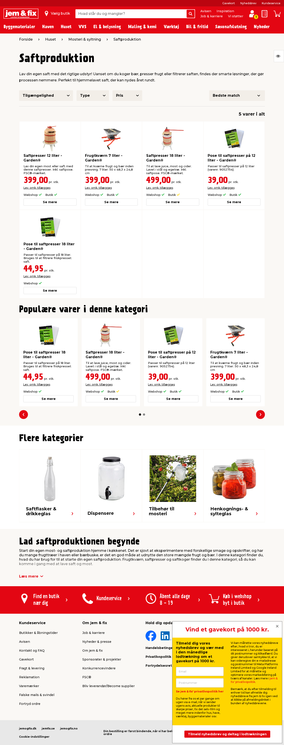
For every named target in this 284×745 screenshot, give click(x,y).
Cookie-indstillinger (34, 736)
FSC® (86, 677)
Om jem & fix (92, 651)
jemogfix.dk (27, 728)
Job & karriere (211, 16)
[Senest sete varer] (279, 56)
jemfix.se (48, 728)
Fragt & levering (31, 668)
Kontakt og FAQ (32, 651)
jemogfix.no (69, 728)
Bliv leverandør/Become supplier (108, 686)
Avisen (205, 11)
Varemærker (29, 686)
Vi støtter (235, 16)
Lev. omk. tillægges (37, 187)
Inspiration (225, 11)
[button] (140, 414)
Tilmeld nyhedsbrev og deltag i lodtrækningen (227, 734)
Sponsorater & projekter (101, 659)
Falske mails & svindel (36, 695)
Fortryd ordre (29, 704)
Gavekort (228, 3)
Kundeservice (271, 3)
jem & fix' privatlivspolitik (254, 680)
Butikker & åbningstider (38, 633)
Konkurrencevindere (99, 668)
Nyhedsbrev (248, 3)
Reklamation (29, 677)
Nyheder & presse (96, 642)
